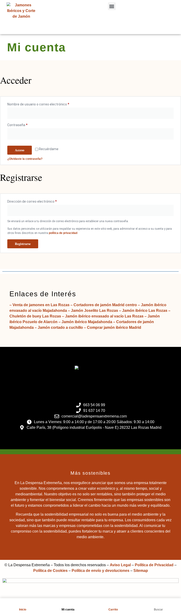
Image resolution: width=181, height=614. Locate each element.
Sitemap (140, 571)
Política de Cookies (50, 571)
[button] (112, 6)
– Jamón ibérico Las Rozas (142, 311)
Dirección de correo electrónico (40, 200)
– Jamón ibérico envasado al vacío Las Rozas (102, 316)
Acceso (19, 150)
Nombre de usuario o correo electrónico (46, 103)
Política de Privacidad (154, 565)
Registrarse (23, 243)
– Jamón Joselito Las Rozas (92, 311)
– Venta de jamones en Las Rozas (39, 305)
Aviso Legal (120, 565)
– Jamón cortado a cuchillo (58, 327)
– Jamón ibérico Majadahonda (85, 322)
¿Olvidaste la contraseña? (24, 159)
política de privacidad (63, 233)
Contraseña (25, 124)
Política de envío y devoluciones (100, 571)
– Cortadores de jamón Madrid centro (103, 305)
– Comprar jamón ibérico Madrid (112, 327)
